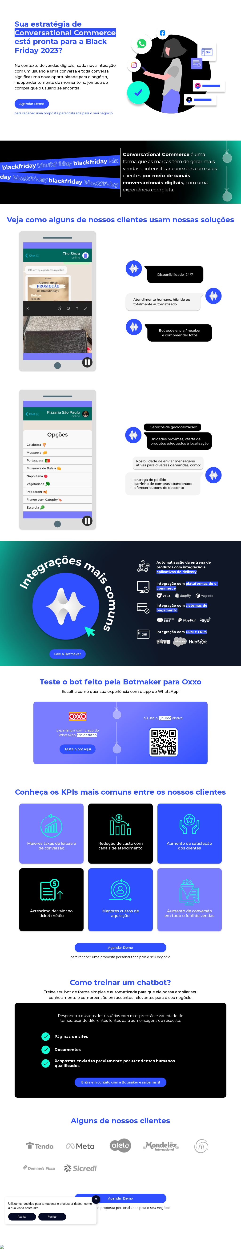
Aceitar (22, 1216)
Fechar (52, 1216)
